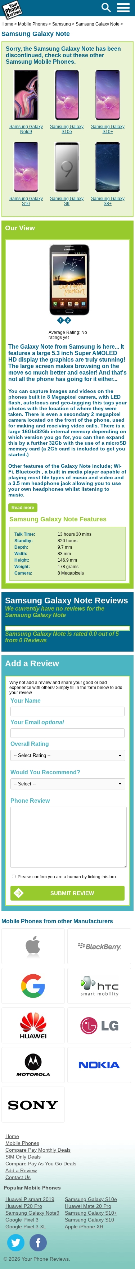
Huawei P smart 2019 (29, 1199)
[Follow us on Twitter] (15, 1242)
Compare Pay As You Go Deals (40, 1163)
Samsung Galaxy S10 (26, 201)
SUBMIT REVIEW (72, 893)
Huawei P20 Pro (23, 1206)
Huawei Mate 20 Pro (88, 1206)
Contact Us (18, 1177)
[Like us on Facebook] (38, 1242)
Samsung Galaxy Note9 (26, 129)
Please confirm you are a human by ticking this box (67, 876)
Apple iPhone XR (84, 1226)
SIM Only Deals (23, 1157)
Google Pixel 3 (22, 1220)
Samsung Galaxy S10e (67, 129)
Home (12, 1136)
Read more (23, 507)
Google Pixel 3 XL (25, 1226)
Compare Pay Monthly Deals (38, 1150)
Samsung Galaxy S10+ (108, 129)
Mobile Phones (22, 1143)
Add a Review (21, 1170)
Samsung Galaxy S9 (67, 201)
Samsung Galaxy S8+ (108, 201)
